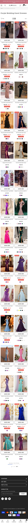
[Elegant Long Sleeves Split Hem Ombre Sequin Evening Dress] (21, 178)
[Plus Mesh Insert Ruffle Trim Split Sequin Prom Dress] (7, 90)
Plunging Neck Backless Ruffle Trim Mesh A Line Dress (7, 132)
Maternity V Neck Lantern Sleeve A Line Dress (21, 72)
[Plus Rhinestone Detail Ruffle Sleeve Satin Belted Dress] (7, 441)
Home (2, 8)
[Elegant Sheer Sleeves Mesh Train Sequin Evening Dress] (21, 29)
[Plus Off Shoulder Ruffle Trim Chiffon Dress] (21, 263)
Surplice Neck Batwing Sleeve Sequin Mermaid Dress (7, 396)
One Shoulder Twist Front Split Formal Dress (21, 454)
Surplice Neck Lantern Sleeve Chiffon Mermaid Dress (7, 72)
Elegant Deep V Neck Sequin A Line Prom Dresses (21, 336)
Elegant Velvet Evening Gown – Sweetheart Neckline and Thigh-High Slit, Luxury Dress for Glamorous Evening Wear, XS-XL (21, 247)
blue (6, 195)
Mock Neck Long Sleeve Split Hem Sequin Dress (21, 102)
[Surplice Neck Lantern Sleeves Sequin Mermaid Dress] (21, 206)
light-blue (8, 223)
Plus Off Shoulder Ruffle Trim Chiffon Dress (21, 276)
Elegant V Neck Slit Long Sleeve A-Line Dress (7, 276)
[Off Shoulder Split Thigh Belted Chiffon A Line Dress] (7, 178)
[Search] (5, 5)
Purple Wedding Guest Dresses (9, 8)
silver (21, 167)
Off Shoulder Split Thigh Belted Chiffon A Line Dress (7, 191)
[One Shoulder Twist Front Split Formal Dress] (21, 441)
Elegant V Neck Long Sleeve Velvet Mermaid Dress (7, 42)
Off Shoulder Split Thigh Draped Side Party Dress (21, 132)
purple (22, 107)
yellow (19, 310)
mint (8, 195)
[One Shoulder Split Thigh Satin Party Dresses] (7, 206)
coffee (19, 48)
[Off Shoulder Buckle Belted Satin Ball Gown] (21, 293)
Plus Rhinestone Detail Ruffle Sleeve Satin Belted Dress (7, 454)
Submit (23, 493)
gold (8, 312)
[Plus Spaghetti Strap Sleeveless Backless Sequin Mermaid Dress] (7, 411)
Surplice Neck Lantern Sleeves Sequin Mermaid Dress (21, 219)
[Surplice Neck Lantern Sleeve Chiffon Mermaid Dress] (7, 60)
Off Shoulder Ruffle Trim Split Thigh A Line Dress (21, 396)
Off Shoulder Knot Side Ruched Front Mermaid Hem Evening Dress (21, 366)
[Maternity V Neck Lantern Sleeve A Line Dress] (21, 60)
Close (26, 1)
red (8, 282)
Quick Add (7, 40)
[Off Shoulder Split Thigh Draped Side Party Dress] (21, 120)
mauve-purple (20, 138)
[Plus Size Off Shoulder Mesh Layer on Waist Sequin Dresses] (7, 293)
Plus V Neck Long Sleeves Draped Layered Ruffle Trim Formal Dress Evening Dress (21, 424)
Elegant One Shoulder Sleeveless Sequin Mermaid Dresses (7, 336)
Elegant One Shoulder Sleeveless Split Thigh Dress (7, 162)
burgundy (8, 48)
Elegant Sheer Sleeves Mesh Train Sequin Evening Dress (21, 42)
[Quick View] (12, 23)
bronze (20, 107)
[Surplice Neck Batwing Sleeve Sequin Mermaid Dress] (7, 383)
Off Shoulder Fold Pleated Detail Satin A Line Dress (7, 247)
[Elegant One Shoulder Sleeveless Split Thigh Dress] (7, 150)
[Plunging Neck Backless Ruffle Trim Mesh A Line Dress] (7, 120)
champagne (3, 78)
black (3, 48)
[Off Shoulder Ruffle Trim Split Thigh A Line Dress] (21, 383)
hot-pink (8, 252)
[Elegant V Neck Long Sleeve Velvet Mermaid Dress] (7, 29)
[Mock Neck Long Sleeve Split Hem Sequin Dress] (21, 90)
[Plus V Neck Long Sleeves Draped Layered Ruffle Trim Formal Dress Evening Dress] (21, 411)
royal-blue (5, 223)
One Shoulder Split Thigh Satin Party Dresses (7, 219)
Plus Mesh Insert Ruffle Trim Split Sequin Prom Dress (7, 102)
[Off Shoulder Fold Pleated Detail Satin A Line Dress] (7, 235)
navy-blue (5, 48)
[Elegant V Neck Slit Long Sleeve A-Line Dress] (7, 263)
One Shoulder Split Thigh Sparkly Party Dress (21, 162)
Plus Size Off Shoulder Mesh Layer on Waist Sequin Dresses (7, 306)
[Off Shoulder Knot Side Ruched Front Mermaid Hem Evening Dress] (21, 353)
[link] (7, 521)
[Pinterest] (6, 499)
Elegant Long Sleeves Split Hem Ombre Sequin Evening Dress (21, 191)
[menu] (1, 5)
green (7, 459)
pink (17, 223)
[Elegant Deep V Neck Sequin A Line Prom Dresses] (21, 323)
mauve (19, 77)
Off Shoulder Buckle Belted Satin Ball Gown (21, 306)
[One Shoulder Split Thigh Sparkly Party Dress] (21, 150)
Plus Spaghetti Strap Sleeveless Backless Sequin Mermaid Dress (7, 424)
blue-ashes (5, 370)
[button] (26, 5)
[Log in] (20, 5)
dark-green (6, 48)
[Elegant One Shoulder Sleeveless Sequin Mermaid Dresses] (7, 323)
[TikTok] (9, 499)
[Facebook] (2, 499)
